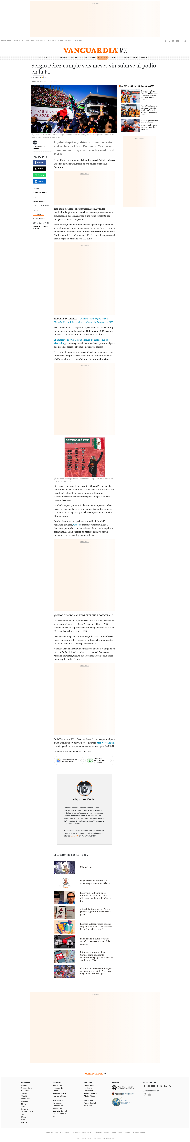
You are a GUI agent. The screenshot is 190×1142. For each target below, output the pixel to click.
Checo (76, 525)
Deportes (102, 57)
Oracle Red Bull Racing (40, 228)
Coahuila (42, 57)
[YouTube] (177, 41)
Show (92, 57)
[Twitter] (169, 41)
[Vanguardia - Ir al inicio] (95, 50)
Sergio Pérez (40, 219)
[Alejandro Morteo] (84, 788)
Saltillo (53, 57)
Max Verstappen (105, 743)
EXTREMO (74, 836)
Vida (135, 57)
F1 (35, 197)
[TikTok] (182, 41)
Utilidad (114, 57)
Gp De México (39, 201)
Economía (125, 57)
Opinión (83, 57)
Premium (144, 57)
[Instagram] (173, 41)
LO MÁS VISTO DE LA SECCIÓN (137, 86)
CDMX (36, 210)
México (63, 57)
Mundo (73, 57)
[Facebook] (165, 41)
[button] (32, 58)
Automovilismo (37, 82)
